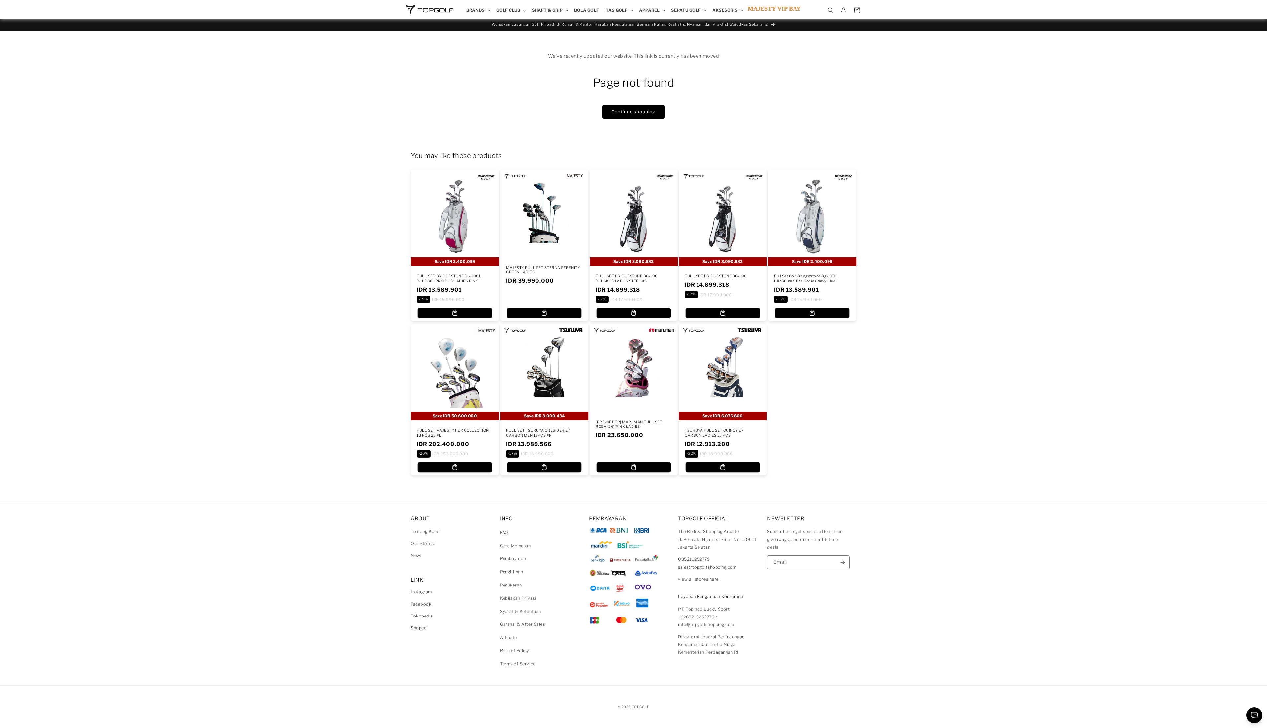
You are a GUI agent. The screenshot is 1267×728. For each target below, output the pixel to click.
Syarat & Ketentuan (520, 611)
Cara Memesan (515, 545)
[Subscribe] (842, 562)
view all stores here (698, 579)
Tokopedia (422, 616)
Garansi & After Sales (522, 624)
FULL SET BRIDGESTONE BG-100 (716, 276)
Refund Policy (514, 650)
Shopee (418, 627)
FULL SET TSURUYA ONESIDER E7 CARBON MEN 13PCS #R (538, 432)
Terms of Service (518, 663)
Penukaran (511, 585)
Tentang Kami (425, 531)
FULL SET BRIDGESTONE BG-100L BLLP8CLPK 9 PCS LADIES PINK (449, 278)
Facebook (421, 604)
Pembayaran (513, 558)
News (416, 555)
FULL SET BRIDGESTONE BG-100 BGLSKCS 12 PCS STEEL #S (627, 278)
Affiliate (508, 637)
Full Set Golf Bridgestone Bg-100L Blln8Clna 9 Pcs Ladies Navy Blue (806, 278)
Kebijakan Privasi (518, 598)
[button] (478, 10)
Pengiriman (511, 571)
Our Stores (422, 543)
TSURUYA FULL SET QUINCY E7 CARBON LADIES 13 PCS (714, 432)
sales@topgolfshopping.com (707, 567)
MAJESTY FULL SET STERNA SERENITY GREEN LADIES (543, 269)
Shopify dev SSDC (641, 713)
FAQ (504, 532)
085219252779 (694, 559)
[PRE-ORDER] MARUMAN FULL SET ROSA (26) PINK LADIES (629, 424)
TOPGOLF (640, 707)
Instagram (421, 591)
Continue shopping (633, 111)
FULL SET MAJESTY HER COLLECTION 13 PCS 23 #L (453, 432)
